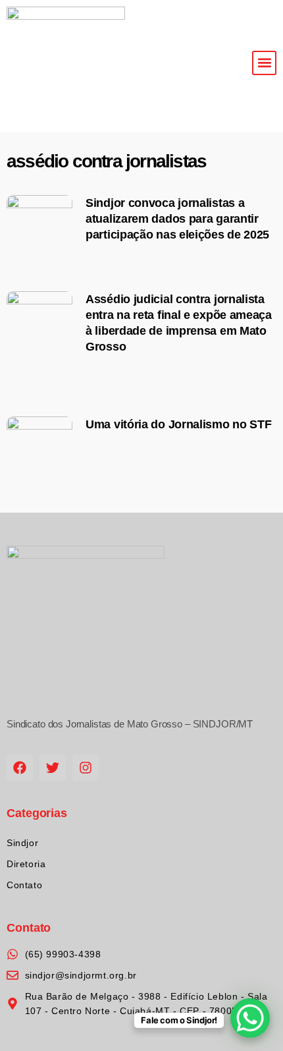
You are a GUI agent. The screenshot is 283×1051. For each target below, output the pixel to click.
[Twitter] (52, 767)
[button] (264, 63)
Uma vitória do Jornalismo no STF (178, 424)
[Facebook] (20, 767)
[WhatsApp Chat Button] (250, 1018)
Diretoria (26, 864)
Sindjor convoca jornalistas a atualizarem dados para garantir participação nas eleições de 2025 (177, 218)
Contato (24, 885)
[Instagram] (85, 767)
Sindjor (22, 843)
